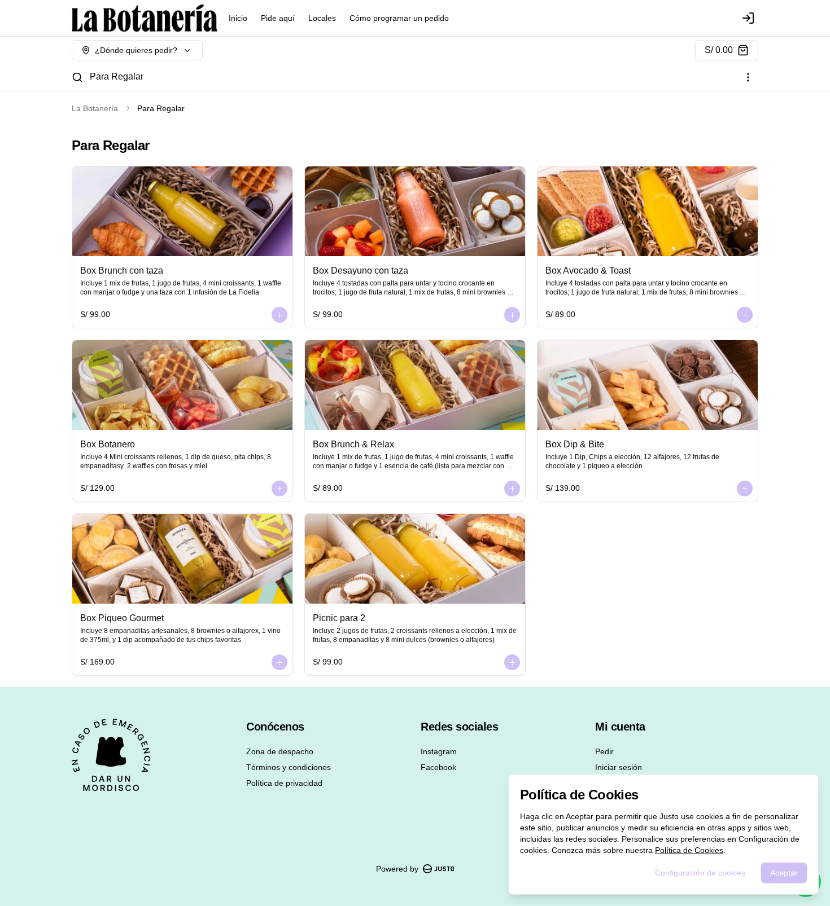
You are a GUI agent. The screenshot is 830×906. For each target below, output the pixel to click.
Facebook (438, 767)
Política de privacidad (284, 783)
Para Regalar (116, 76)
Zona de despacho (279, 751)
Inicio (238, 18)
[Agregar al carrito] (279, 315)
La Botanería (95, 108)
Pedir (604, 751)
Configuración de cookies (700, 872)
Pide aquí (278, 18)
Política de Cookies (689, 850)
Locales (322, 18)
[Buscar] (77, 77)
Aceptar (784, 872)
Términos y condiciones (288, 767)
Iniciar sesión (618, 767)
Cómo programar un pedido (399, 18)
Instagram (439, 751)
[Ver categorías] (748, 77)
